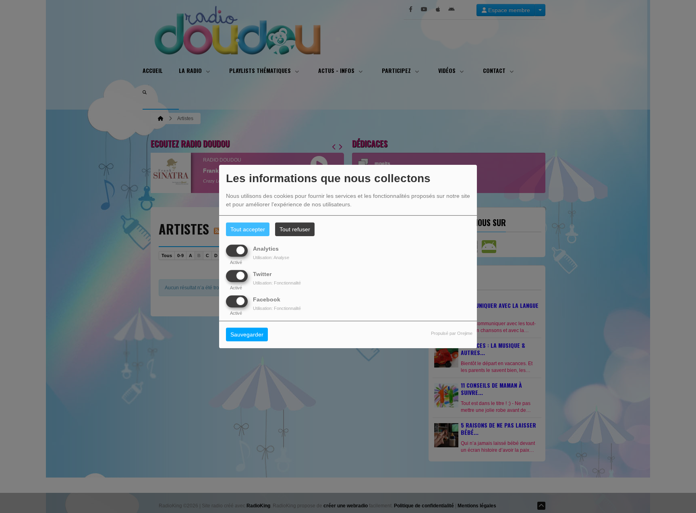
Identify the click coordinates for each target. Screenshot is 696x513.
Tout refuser (295, 229)
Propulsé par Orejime (451, 333)
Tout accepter (247, 229)
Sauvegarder (246, 335)
